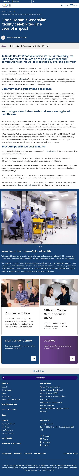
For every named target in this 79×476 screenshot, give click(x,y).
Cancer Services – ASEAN (49, 393)
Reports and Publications (10, 399)
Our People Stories (8, 424)
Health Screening (46, 399)
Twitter (45, 439)
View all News (38, 371)
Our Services (45, 383)
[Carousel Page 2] (39, 246)
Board (3, 393)
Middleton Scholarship (11, 443)
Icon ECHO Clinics (8, 410)
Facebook (46, 436)
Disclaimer (28, 454)
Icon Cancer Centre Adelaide (24, 185)
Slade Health (22, 79)
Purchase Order (40, 454)
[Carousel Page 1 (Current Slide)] (37, 246)
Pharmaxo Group (31, 266)
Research (43, 411)
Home (3, 11)
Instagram (46, 442)
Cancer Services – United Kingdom (52, 396)
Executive (4, 387)
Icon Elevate (6, 438)
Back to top (40, 378)
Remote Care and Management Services (54, 408)
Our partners (6, 396)
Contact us (45, 420)
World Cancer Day (9, 404)
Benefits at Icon (7, 430)
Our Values (5, 427)
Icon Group (73, 454)
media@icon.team (46, 424)
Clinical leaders (6, 390)
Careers (4, 420)
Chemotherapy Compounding (51, 402)
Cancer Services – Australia (50, 387)
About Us (5, 383)
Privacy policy (6, 454)
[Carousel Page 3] (41, 246)
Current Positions (7, 433)
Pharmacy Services (47, 405)
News (10, 11)
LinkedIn (45, 445)
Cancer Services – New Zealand (51, 390)
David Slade (51, 151)
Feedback (17, 454)
